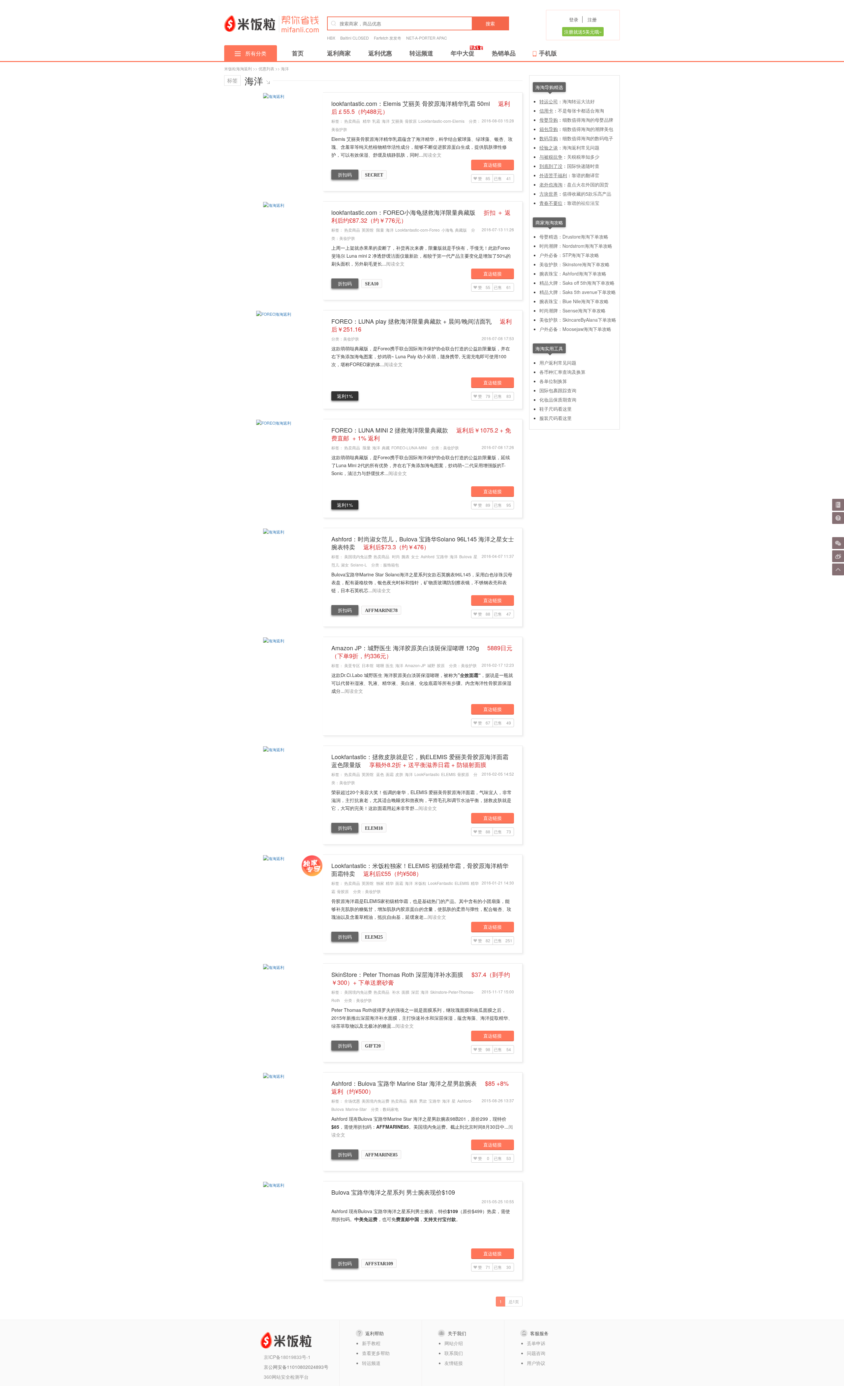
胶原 (441, 665)
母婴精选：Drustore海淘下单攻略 (573, 236)
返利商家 (339, 53)
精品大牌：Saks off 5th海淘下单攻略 (577, 282)
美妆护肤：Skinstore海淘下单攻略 (574, 264)
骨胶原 (411, 121)
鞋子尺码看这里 (555, 408)
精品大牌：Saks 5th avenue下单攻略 (577, 292)
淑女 (345, 564)
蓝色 (380, 774)
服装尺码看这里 (555, 418)
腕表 (405, 556)
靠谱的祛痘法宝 (583, 203)
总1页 (514, 1301)
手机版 (548, 53)
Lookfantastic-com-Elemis (441, 121)
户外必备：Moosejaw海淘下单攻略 (575, 329)
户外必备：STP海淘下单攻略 (569, 255)
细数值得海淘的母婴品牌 (587, 119)
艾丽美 (397, 121)
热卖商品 (352, 121)
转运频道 (421, 53)
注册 (592, 19)
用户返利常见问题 (557, 362)
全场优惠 (352, 1101)
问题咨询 (536, 1353)
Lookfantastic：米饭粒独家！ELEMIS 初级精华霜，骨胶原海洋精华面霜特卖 (419, 869)
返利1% (345, 396)
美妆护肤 (339, 129)
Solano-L (358, 564)
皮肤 (399, 774)
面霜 (390, 774)
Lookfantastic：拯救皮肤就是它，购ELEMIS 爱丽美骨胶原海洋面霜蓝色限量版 (419, 760)
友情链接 (453, 1363)
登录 (573, 19)
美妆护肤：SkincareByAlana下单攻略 (577, 319)
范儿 (335, 564)
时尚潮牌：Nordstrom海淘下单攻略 (575, 245)
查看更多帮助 (376, 1353)
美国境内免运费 (358, 556)
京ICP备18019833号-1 (287, 1357)
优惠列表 (266, 68)
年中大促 (462, 53)
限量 (380, 230)
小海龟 (447, 230)
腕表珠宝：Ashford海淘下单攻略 (572, 273)
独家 (380, 883)
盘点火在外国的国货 (588, 184)
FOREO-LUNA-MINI (409, 447)
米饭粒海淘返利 (238, 68)
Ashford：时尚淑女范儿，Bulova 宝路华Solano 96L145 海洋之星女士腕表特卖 (422, 542)
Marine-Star (356, 1109)
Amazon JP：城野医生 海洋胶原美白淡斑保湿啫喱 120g (421, 651)
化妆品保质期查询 (557, 399)
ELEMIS (448, 774)
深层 (415, 992)
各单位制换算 (553, 381)
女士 (415, 556)
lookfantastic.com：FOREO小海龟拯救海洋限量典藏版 (421, 216)
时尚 (396, 556)
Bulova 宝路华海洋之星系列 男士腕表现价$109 (393, 1192)
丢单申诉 (536, 1343)
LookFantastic (426, 774)
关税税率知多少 (583, 156)
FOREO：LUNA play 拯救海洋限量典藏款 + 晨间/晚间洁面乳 (421, 325)
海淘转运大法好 (578, 101)
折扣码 (345, 174)
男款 (423, 1101)
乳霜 (376, 121)
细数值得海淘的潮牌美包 (587, 129)
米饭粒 (420, 883)
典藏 (386, 447)
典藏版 (461, 230)
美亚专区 (352, 665)
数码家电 (391, 1109)
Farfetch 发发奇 (387, 38)
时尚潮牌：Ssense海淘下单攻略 (572, 310)
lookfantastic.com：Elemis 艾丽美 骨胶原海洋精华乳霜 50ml (420, 107)
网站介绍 (453, 1343)
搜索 (490, 23)
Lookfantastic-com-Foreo (417, 230)
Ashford (428, 556)
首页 (298, 53)
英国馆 (368, 230)
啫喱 (380, 665)
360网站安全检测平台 (286, 1376)
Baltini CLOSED (354, 38)
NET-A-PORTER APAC (426, 38)
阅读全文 (432, 154)
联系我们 (453, 1353)
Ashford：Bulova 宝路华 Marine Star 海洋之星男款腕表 (420, 1087)
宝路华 (442, 556)
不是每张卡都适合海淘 (581, 110)
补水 (396, 992)
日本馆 (368, 665)
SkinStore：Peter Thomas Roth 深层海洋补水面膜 (420, 978)
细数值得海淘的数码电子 (587, 138)
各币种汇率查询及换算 (562, 372)
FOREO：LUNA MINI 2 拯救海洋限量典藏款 (421, 434)
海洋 (386, 121)
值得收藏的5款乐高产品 (586, 193)
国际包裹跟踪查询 (557, 390)
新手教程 (371, 1343)
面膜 (405, 992)
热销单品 (504, 53)
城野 (431, 665)
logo (249, 23)
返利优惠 (380, 53)
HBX (331, 38)
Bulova (465, 556)
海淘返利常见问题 (580, 147)
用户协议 (536, 1363)
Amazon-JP (415, 665)
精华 (367, 121)
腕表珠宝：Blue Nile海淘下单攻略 (574, 301)
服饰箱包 (391, 564)
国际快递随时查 (583, 166)
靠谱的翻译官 (585, 175)
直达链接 (492, 164)
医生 (390, 665)
